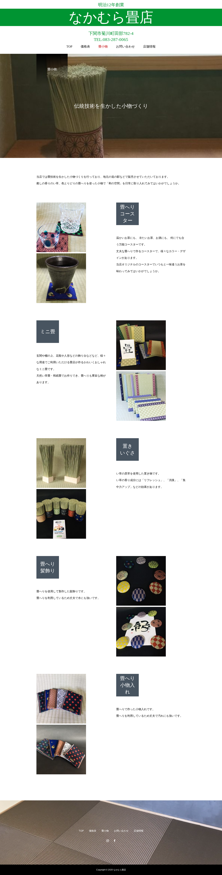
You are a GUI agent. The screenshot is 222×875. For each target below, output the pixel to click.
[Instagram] (107, 840)
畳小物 (103, 46)
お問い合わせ (125, 46)
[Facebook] (114, 840)
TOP (69, 46)
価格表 (85, 46)
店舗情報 (149, 46)
